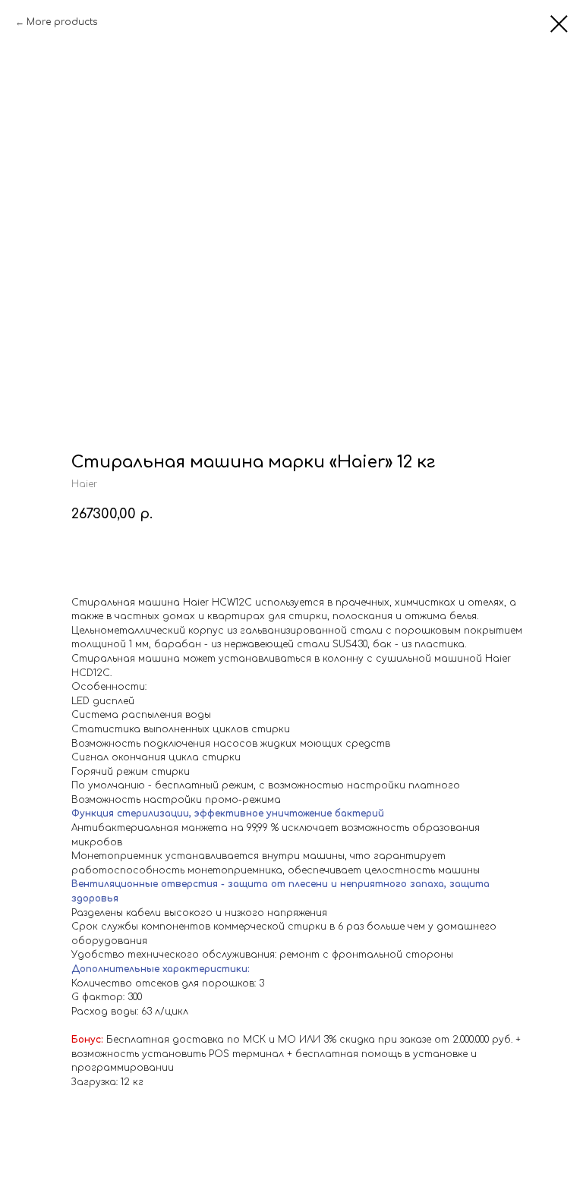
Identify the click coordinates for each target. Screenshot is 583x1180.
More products (62, 22)
